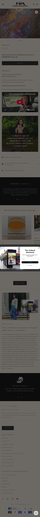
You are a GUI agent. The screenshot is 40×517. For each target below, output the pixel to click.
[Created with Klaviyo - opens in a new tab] (20, 269)
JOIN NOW (30, 262)
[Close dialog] (39, 248)
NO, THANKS (30, 265)
